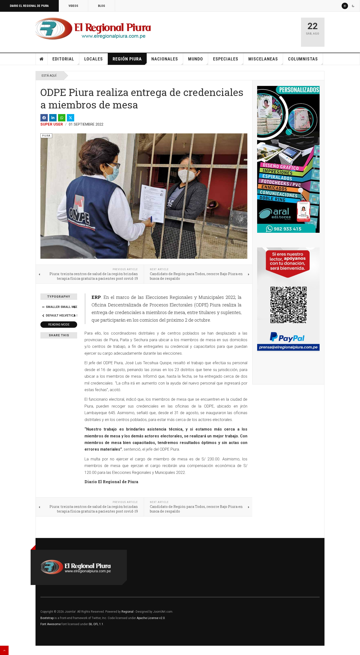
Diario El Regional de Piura (29, 6)
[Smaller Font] (43, 307)
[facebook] (44, 117)
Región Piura (127, 58)
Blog (101, 6)
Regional (127, 611)
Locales (93, 58)
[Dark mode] (353, 6)
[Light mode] (345, 6)
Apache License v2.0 (151, 618)
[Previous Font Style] (43, 315)
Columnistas (303, 58)
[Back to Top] (4, 650)
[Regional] (93, 29)
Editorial (63, 58)
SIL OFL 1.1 (96, 624)
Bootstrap (47, 618)
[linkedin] (53, 117)
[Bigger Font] (74, 307)
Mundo (195, 58)
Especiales (225, 58)
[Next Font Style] (74, 315)
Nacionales (164, 58)
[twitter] (70, 117)
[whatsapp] (61, 117)
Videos (73, 6)
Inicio (42, 59)
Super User (51, 124)
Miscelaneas (263, 58)
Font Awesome (50, 624)
